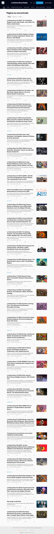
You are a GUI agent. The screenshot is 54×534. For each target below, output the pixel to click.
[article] (27, 25)
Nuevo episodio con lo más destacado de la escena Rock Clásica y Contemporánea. (19, 238)
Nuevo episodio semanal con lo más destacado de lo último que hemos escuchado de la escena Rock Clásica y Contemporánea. (20, 124)
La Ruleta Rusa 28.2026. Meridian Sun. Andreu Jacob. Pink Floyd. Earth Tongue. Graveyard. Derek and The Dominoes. (19, 105)
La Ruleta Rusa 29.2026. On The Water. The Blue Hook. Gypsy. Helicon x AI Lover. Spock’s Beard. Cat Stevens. (20, 92)
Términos (31, 527)
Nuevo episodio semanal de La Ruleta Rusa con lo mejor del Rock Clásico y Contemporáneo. (20, 367)
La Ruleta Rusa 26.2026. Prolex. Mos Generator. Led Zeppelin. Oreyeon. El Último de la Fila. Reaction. (20, 136)
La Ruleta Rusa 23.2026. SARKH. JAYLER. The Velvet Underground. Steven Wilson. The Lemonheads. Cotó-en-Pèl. (20, 177)
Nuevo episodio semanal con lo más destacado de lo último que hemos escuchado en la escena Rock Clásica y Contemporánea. (20, 140)
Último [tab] (9, 16)
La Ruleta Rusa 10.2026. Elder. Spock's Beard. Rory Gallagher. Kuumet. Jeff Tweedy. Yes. (21, 377)
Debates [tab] (20, 16)
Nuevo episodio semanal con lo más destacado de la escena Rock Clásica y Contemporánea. (20, 168)
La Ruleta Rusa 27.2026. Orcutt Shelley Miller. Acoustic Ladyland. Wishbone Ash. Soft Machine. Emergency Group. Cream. (20, 119)
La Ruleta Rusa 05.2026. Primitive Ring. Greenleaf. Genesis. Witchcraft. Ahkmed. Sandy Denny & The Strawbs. (20, 460)
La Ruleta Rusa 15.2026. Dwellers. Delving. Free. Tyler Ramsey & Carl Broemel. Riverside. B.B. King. (20, 305)
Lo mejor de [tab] (14, 16)
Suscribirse (39, 2)
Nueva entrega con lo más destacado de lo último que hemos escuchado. (21, 96)
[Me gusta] (8, 44)
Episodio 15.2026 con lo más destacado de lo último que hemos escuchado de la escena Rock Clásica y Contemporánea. (20, 309)
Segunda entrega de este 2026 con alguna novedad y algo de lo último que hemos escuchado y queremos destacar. (21, 517)
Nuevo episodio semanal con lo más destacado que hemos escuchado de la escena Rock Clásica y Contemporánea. (20, 224)
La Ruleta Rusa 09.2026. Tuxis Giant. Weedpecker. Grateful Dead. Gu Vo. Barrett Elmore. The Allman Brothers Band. (20, 390)
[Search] (31, 2)
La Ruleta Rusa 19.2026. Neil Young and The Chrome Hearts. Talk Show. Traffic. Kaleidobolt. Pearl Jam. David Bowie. (20, 247)
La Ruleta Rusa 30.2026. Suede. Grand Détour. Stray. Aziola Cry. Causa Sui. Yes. (19, 79)
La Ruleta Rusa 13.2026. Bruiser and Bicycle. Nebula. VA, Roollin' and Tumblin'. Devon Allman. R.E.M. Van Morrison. (21, 335)
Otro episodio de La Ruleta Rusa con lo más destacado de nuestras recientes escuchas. (20, 323)
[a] (41, 23)
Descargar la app (32, 530)
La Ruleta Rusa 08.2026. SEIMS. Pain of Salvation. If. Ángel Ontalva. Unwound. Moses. (19, 407)
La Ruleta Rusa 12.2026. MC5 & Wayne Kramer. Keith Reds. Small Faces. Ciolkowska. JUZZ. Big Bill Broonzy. (19, 349)
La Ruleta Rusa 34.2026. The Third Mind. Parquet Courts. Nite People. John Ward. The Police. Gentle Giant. (21, 22)
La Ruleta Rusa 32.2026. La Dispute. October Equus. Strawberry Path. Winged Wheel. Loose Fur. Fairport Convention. (21, 49)
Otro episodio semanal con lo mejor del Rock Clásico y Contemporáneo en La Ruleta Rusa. (19, 282)
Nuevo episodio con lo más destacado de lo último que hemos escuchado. (19, 26)
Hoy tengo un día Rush (14, 501)
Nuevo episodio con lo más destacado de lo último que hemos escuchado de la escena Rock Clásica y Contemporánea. (19, 110)
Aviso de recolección (37, 527)
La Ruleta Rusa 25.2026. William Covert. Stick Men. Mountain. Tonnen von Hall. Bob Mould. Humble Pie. (20, 150)
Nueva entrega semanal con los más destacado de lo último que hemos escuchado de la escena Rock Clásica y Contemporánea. (20, 82)
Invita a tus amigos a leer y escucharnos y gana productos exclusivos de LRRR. (20, 190)
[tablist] (15, 16)
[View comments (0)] (17, 30)
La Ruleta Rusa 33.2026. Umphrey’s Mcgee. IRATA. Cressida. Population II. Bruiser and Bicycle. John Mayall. (20, 35)
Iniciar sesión (48, 2)
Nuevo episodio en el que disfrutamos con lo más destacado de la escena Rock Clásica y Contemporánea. (20, 296)
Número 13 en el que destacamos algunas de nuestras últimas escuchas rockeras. (19, 340)
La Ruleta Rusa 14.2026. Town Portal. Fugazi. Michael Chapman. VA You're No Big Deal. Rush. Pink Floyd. (21, 319)
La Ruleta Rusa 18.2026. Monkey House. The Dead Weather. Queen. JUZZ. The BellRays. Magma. (21, 261)
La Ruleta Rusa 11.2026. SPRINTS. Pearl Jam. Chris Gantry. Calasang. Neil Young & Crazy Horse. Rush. (21, 363)
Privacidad (27, 527)
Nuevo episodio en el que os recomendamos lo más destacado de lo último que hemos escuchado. (18, 54)
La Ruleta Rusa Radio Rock (16, 28)
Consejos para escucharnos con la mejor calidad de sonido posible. (19, 434)
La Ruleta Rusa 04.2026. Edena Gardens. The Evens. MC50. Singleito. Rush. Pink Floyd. (21, 476)
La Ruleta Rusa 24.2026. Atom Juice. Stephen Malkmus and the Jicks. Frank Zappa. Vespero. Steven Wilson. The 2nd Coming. (19, 163)
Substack (21, 532)
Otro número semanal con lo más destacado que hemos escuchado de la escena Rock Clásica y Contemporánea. (19, 154)
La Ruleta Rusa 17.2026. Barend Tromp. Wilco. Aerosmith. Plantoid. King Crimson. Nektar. (20, 277)
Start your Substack (23, 530)
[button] (4, 7)
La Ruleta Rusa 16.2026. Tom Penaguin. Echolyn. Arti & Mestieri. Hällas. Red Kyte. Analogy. (20, 291)
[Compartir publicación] (34, 2)
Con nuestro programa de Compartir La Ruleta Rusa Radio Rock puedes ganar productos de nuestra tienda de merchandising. (20, 193)
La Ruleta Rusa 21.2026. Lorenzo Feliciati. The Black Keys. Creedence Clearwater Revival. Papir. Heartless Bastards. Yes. (20, 219)
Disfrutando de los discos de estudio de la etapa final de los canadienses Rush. (20, 504)
